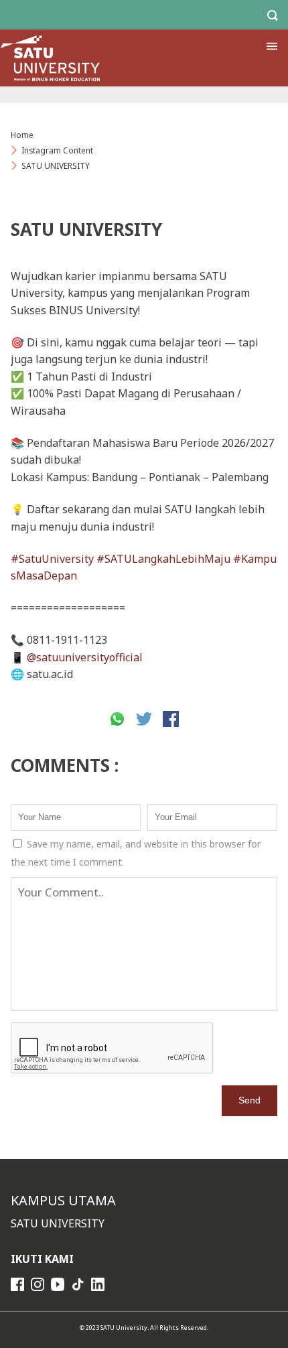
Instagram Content (57, 150)
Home (22, 135)
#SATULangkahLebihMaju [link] (163, 558)
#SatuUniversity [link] (52, 558)
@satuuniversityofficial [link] (85, 657)
